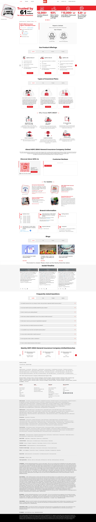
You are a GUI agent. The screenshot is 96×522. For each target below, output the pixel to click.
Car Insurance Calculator (63, 400)
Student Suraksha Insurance (54, 419)
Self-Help (49, 390)
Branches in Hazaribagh (51, 379)
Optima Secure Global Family (32, 413)
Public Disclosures (22, 396)
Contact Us (64, 387)
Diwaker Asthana (33, 438)
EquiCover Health (21, 415)
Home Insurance (38, 447)
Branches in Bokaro (22, 377)
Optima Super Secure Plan (42, 413)
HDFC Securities (38, 459)
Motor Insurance (44, 447)
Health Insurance (29, 440)
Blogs (64, 389)
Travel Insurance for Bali (59, 421)
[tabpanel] (48, 11)
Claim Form (45, 443)
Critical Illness (51, 440)
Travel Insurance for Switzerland (62, 423)
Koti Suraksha (35, 412)
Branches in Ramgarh (61, 380)
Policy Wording (40, 443)
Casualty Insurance (56, 434)
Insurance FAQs (32, 450)
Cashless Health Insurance (23, 411)
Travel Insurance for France (32, 422)
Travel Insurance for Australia (50, 421)
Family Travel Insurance (44, 419)
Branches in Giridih (27, 379)
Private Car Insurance (44, 440)
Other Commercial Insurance (38, 436)
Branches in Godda (35, 379)
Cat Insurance (33, 417)
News (64, 391)
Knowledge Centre (53, 450)
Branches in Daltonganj (39, 377)
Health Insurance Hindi (28, 453)
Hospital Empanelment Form (31, 445)
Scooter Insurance (37, 407)
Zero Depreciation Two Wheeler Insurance (34, 406)
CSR (20, 391)
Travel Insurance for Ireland (52, 422)
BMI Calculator (72, 413)
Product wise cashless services (41, 445)
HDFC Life (33, 459)
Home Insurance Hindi (53, 453)
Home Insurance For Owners (40, 427)
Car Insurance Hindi (36, 453)
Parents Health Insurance (47, 409)
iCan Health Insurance (61, 411)
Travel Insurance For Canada (68, 421)
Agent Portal (50, 397)
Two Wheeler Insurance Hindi (44, 453)
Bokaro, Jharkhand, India (24, 231)
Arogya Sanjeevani (54, 411)
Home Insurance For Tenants (30, 427)
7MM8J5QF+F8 (22, 230)
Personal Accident (38, 411)
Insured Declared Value (65, 402)
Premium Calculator (31, 411)
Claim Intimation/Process (52, 387)
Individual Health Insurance (30, 409)
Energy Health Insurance (69, 411)
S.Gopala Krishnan (45, 438)
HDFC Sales (49, 459)
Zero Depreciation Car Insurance (24, 402)
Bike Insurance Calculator (31, 403)
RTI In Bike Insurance (52, 407)
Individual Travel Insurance (36, 419)
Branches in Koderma (27, 380)
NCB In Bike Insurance (44, 407)
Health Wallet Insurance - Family (43, 412)
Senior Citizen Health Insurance (57, 409)
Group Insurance (62, 434)
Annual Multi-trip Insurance (63, 419)
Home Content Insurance (23, 431)
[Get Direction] (30, 231)
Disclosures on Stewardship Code (39, 389)
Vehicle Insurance (32, 404)
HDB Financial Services (55, 459)
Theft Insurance (30, 431)
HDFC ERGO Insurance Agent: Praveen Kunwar (30, 352)
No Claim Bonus (42, 402)
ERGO (30, 457)
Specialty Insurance (30, 436)
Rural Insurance (49, 434)
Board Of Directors (22, 387)
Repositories (59, 450)
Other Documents (54, 443)
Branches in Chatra (30, 377)
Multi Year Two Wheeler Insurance (51, 404)
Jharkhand (28, 21)
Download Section (51, 389)
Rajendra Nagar (28, 364)
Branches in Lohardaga (44, 380)
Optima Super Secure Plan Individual (52, 413)
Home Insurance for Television (49, 427)
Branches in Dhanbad (56, 377)
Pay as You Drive (67, 404)
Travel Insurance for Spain (53, 423)
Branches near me (22, 21)
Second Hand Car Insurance (35, 400)
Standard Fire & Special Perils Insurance (40, 434)
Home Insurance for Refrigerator (45, 428)
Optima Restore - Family (59, 412)
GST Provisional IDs (51, 392)
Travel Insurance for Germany (42, 422)
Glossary (37, 450)
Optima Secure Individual (23, 413)
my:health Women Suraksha (46, 411)
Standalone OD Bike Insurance (23, 404)
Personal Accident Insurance (52, 447)
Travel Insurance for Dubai (23, 422)
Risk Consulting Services (23, 436)
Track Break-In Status (60, 404)
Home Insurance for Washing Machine (61, 427)
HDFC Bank (27, 457)
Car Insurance (28, 400)
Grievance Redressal (66, 390)
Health (33, 240)
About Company (21, 389)
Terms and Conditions (37, 390)
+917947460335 (24, 34)
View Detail (30, 73)
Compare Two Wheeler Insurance (65, 403)
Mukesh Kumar (39, 438)
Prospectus (29, 443)
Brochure (25, 443)
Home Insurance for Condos (47, 431)
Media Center (21, 392)
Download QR (34, 171)
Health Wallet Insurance (22, 412)
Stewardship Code (36, 387)
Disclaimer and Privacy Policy (38, 391)
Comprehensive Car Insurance (45, 400)
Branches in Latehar (35, 380)
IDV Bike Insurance (61, 406)
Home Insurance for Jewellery (35, 428)
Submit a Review (30, 27)
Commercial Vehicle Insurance (40, 404)
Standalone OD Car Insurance (50, 402)
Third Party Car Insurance (55, 400)
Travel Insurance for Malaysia (23, 423)
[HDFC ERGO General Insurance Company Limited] (45, 1)
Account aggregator (26, 450)
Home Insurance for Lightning (55, 428)
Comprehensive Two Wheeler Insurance (42, 403)
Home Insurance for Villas (56, 431)
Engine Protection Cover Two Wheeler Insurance (26, 407)
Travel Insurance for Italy (60, 422)
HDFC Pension (62, 459)
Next (76, 65)
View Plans (30, 106)
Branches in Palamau (52, 380)
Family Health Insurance (39, 409)
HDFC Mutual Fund (44, 459)
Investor (20, 390)
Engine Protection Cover (23, 406)
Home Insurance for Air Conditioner (24, 428)
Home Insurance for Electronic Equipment (67, 428)
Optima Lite (66, 412)
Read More (25, 260)
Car (43, 240)
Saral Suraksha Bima (52, 412)
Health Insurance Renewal (66, 409)
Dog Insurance (27, 417)
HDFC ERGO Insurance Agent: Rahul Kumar (48, 352)
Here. (26, 415)
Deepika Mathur (27, 438)
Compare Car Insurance (71, 400)
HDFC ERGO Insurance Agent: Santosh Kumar (66, 352)
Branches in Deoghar (47, 377)
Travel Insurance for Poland (33, 423)
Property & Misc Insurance (69, 434)
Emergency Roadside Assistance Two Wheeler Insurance (49, 406)
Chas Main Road (22, 364)
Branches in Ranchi (69, 380)
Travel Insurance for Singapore (43, 423)
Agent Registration (22, 395)
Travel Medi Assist (41, 450)
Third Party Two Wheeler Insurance (54, 403)
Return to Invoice (58, 402)
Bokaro (32, 21)
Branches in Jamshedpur (60, 379)
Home (63, 240)
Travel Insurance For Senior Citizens (24, 421)
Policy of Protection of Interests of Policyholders (53, 394)
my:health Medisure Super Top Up (64, 413)
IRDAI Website (47, 450)
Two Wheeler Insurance (22, 403)
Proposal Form (34, 443)
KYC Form (49, 443)
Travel (53, 240)
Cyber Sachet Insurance (29, 434)
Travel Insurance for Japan (69, 422)
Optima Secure (30, 412)
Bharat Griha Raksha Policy (38, 431)
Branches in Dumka (64, 377)
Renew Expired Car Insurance (34, 402)
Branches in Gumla (43, 379)
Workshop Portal (50, 391)
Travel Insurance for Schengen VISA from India (38, 421)
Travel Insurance (28, 419)
